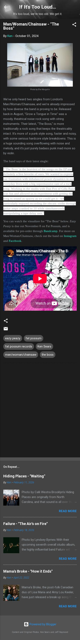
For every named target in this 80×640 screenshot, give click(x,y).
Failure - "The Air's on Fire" (25, 524)
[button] (74, 25)
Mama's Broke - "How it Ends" (28, 571)
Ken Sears (44, 346)
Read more (68, 511)
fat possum (33, 338)
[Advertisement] (40, 411)
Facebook (15, 240)
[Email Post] (5, 330)
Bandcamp (50, 231)
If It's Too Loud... (37, 7)
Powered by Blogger (42, 624)
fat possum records (18, 346)
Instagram (70, 236)
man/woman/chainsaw (20, 354)
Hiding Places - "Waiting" (24, 476)
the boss (48, 354)
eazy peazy (12, 338)
